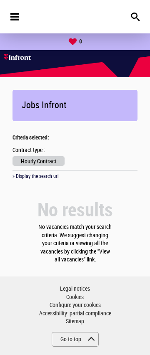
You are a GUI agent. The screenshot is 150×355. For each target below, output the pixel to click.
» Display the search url (35, 176)
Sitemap (75, 321)
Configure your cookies (75, 305)
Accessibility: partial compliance (75, 313)
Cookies (75, 297)
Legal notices (75, 288)
